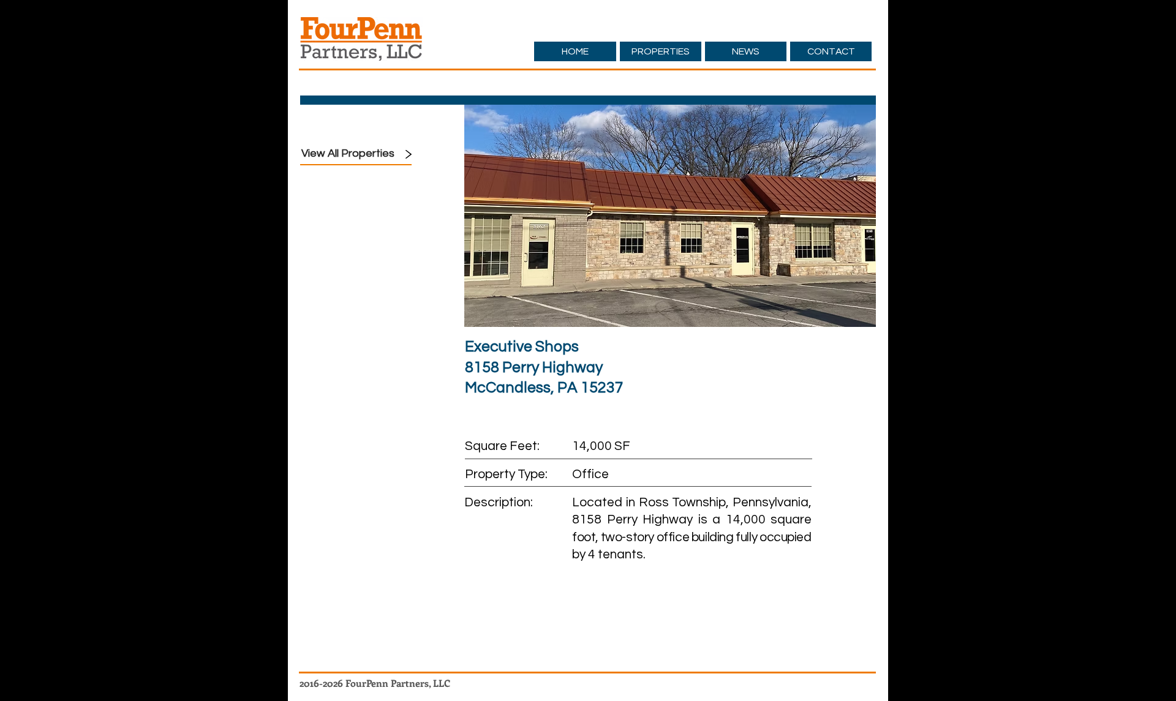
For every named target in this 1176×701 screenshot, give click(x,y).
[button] (670, 215)
